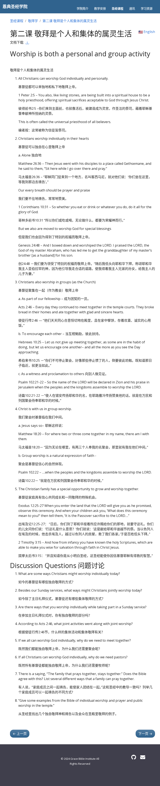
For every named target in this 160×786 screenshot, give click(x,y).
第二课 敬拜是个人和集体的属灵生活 (69, 21)
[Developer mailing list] (142, 757)
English (149, 31)
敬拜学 (33, 21)
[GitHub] (133, 757)
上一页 (20, 733)
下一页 (145, 733)
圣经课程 (16, 21)
